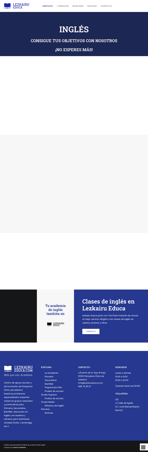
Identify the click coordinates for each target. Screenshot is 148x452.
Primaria (49, 376)
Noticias (92, 6)
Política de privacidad (12, 445)
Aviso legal (41, 445)
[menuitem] (47, 6)
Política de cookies (29, 445)
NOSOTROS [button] (78, 6)
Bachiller (49, 383)
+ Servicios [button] (63, 6)
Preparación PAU (53, 387)
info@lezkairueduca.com (90, 383)
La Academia (51, 372)
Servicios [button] (48, 6)
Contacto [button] (91, 331)
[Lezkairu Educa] (16, 6)
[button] (139, 6)
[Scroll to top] (143, 447)
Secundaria (51, 380)
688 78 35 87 (84, 386)
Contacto (106, 6)
